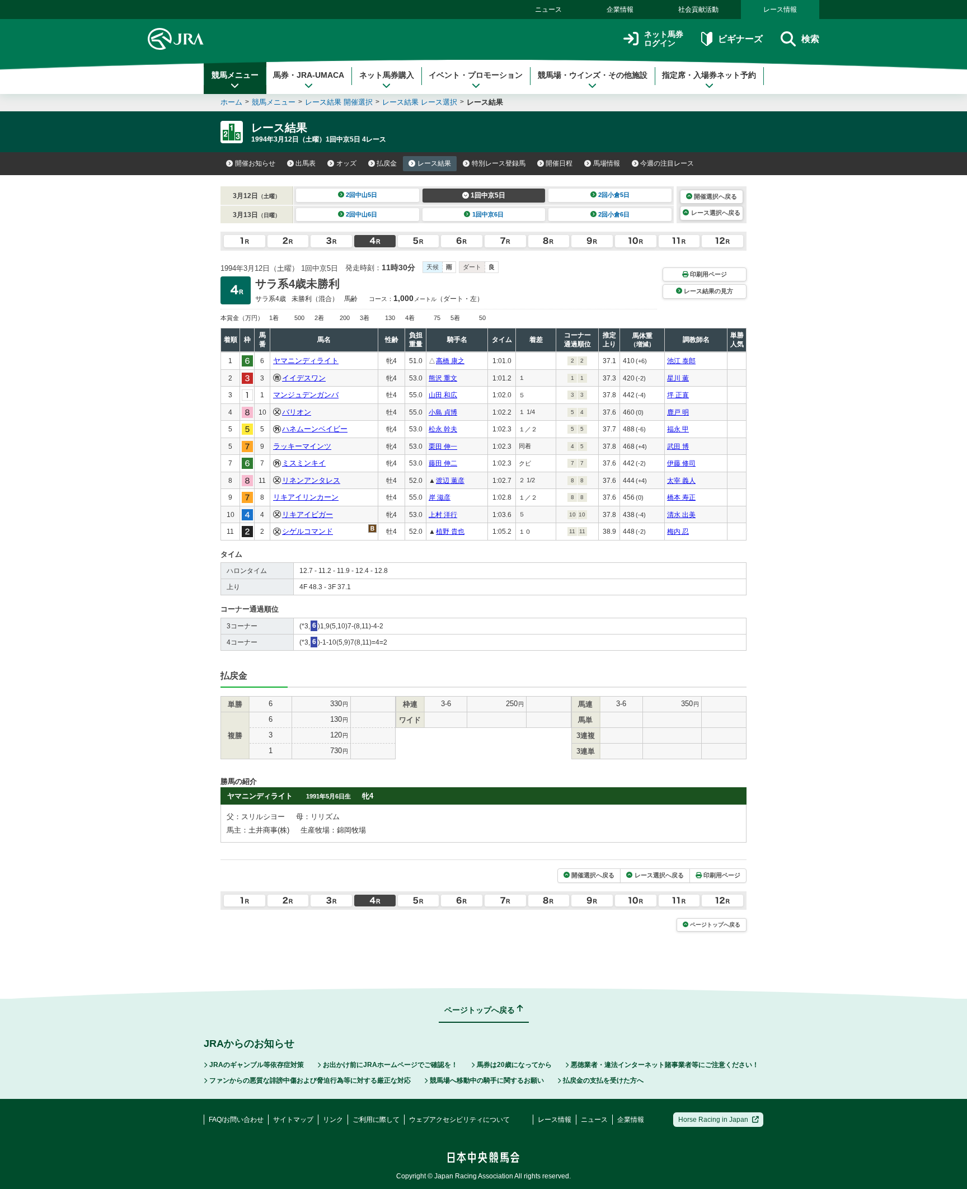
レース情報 (780, 9)
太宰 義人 (681, 481)
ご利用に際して (376, 1120)
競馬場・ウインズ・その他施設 (592, 75)
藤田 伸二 (443, 463)
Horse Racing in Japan (713, 1120)
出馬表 (305, 163)
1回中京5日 (488, 195)
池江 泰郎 (681, 361)
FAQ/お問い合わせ (236, 1120)
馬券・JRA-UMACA (308, 75)
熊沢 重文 (443, 378)
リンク (333, 1120)
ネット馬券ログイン (663, 39)
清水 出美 (681, 515)
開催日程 (559, 163)
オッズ (346, 163)
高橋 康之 (450, 361)
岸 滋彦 (439, 497)
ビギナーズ (740, 39)
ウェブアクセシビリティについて (459, 1120)
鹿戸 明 (678, 412)
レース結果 (434, 163)
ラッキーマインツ (302, 446)
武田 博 (678, 446)
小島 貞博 (443, 412)
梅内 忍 (678, 531)
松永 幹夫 (443, 429)
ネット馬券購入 (386, 75)
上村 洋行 (443, 515)
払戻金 (387, 163)
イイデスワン (304, 378)
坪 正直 (678, 395)
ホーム (231, 102)
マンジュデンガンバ (306, 395)
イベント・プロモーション (476, 75)
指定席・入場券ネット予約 (709, 75)
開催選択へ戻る (715, 196)
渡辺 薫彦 (450, 481)
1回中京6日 (488, 214)
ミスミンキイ (304, 463)
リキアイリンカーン (306, 497)
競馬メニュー (235, 75)
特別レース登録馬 (498, 163)
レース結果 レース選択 (419, 102)
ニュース (548, 9)
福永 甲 (678, 429)
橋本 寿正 (681, 497)
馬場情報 (606, 163)
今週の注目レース (667, 163)
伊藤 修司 (681, 463)
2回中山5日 (361, 194)
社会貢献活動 (698, 9)
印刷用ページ (708, 274)
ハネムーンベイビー (315, 429)
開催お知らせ (255, 163)
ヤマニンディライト (306, 360)
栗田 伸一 (443, 446)
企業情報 (620, 9)
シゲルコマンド (307, 531)
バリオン (296, 412)
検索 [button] (810, 39)
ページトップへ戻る (715, 925)
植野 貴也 (450, 531)
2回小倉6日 (614, 214)
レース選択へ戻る (715, 212)
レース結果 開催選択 (339, 102)
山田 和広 (443, 395)
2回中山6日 (361, 214)
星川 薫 (678, 378)
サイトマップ (293, 1120)
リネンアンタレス (311, 480)
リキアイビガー (307, 514)
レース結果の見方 (708, 291)
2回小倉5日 (614, 194)
